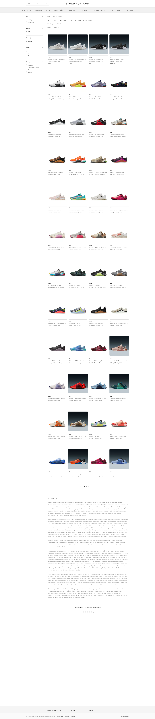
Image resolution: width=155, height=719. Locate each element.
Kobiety (30, 20)
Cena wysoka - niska (33, 67)
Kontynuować (125, 716)
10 (28, 55)
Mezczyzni (31, 22)
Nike (29, 32)
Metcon (30, 41)
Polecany (30, 65)
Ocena (30, 72)
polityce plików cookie (68, 716)
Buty (48, 16)
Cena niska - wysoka (33, 69)
